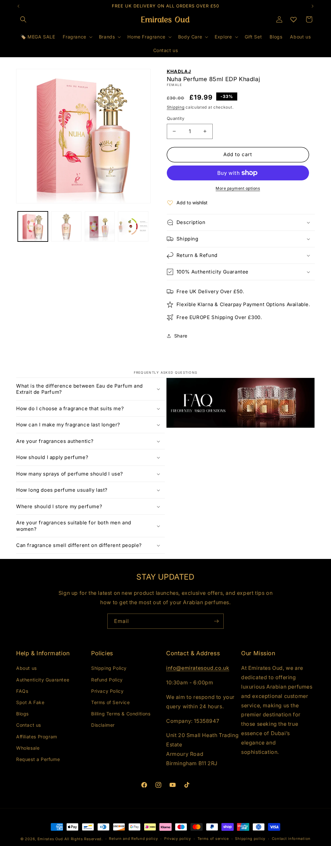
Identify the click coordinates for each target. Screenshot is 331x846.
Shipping (176, 107)
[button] (23, 19)
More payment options (238, 188)
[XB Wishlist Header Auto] (293, 19)
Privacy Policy (107, 691)
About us (26, 668)
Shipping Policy (109, 668)
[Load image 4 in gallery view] (133, 226)
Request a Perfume (38, 759)
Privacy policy (177, 838)
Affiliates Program (36, 736)
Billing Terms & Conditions (121, 713)
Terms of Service (110, 702)
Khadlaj (179, 71)
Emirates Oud (50, 839)
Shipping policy (250, 838)
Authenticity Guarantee (42, 679)
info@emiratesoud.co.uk (197, 668)
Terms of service (213, 838)
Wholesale (27, 748)
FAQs (22, 691)
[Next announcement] (312, 6)
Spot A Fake (30, 702)
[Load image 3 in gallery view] (100, 226)
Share (180, 335)
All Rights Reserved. (83, 839)
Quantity (175, 118)
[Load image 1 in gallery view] (33, 226)
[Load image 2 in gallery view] (66, 226)
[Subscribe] (216, 621)
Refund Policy (107, 679)
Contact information (291, 838)
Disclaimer (103, 725)
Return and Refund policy (133, 838)
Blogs (22, 713)
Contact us (28, 725)
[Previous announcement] (18, 6)
